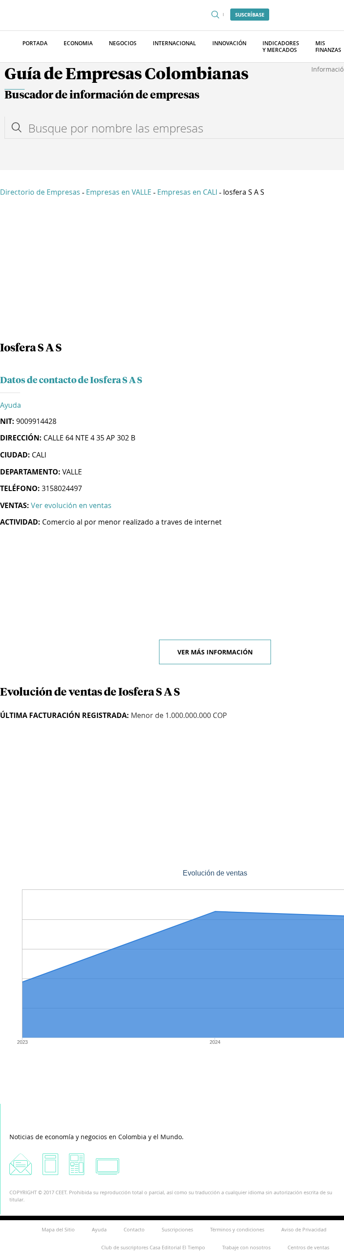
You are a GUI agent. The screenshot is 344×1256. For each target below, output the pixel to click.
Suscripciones (177, 1229)
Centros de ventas (308, 1247)
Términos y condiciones (237, 1229)
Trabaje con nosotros (246, 1247)
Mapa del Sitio (58, 1229)
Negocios (123, 43)
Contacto (134, 1229)
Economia (78, 43)
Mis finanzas (328, 46)
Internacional (174, 43)
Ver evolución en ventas (71, 505)
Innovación (229, 43)
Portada (34, 43)
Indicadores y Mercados (280, 46)
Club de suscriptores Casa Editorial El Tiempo (153, 1247)
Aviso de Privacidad (304, 1229)
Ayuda (10, 405)
